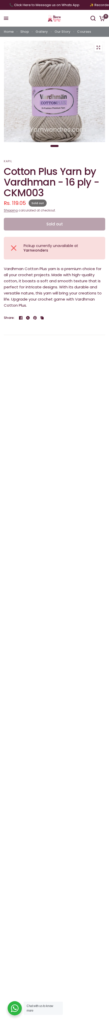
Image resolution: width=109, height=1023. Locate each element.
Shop (24, 31)
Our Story (62, 31)
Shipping (11, 210)
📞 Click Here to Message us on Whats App (47, 5)
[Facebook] (21, 318)
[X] (28, 318)
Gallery (41, 31)
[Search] (93, 18)
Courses (84, 31)
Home (9, 31)
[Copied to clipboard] (42, 318)
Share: (9, 317)
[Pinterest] (35, 318)
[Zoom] (98, 47)
